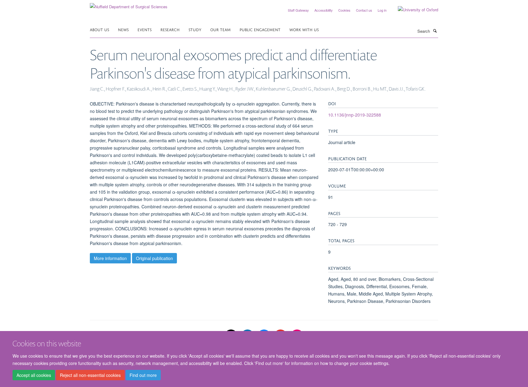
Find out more (143, 375)
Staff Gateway (298, 10)
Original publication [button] (154, 258)
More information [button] (110, 258)
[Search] (434, 30)
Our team (220, 29)
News (123, 29)
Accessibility (323, 10)
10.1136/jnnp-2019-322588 (354, 115)
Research (170, 29)
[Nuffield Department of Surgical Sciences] (128, 4)
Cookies (344, 10)
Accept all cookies (33, 375)
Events (145, 29)
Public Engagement (260, 29)
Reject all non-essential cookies (90, 375)
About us (99, 29)
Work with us (304, 29)
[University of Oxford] (413, 9)
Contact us (364, 10)
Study (195, 29)
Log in (382, 10)
